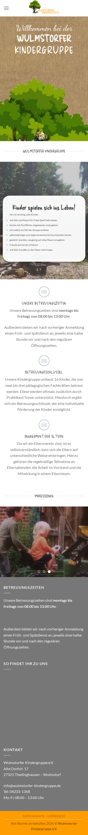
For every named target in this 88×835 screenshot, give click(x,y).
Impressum (56, 816)
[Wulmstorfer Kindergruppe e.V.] (44, 8)
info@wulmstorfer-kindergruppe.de (32, 785)
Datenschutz (34, 816)
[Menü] (6, 8)
